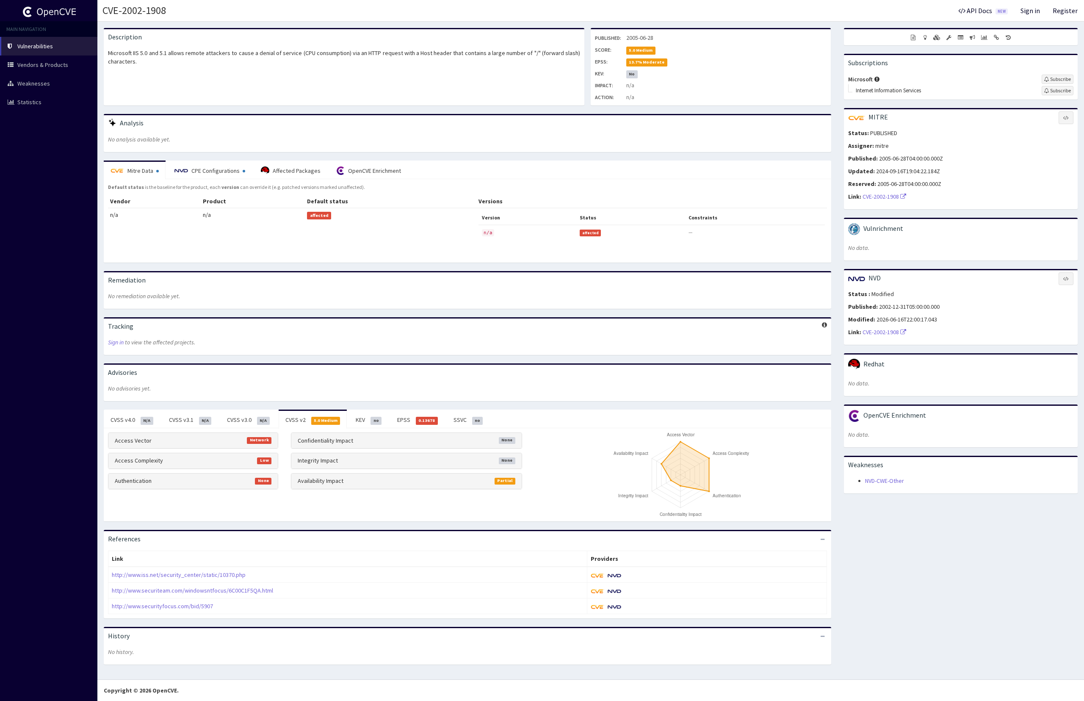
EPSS (416, 420)
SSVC (467, 420)
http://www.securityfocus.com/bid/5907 (162, 606)
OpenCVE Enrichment (374, 171)
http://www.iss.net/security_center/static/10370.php (179, 575)
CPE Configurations (215, 171)
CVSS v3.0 (247, 420)
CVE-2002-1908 (134, 10)
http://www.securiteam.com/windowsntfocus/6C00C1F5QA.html (192, 590)
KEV (367, 420)
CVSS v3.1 (189, 420)
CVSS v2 (311, 420)
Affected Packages (296, 171)
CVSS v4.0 (130, 420)
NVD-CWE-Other (884, 481)
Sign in (1030, 10)
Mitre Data (140, 171)
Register (1065, 10)
